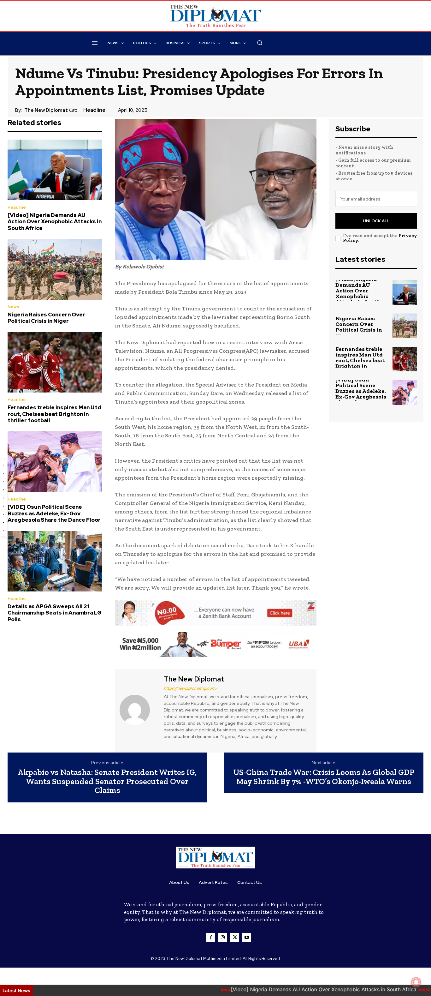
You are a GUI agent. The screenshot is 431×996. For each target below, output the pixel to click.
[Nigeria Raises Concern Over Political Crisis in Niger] (55, 269)
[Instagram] (222, 937)
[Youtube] (246, 937)
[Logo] (215, 857)
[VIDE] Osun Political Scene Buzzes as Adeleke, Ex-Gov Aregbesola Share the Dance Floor (54, 513)
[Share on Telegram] (3, 498)
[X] (234, 937)
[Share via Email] (3, 522)
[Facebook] (210, 937)
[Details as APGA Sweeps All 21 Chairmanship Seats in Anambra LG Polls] (55, 561)
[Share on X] (3, 481)
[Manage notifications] (416, 982)
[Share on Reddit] (3, 514)
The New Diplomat (46, 110)
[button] (260, 42)
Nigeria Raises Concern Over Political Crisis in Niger (46, 317)
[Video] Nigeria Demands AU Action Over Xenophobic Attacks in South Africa (55, 221)
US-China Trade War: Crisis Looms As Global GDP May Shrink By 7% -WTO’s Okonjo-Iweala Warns (323, 777)
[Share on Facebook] (3, 473)
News (13, 307)
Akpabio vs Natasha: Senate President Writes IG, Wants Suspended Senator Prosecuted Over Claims (107, 781)
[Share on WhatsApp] (3, 465)
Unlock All (376, 221)
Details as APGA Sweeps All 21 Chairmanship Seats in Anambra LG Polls (55, 613)
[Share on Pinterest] (3, 506)
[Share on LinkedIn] (3, 489)
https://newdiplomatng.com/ (190, 688)
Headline (94, 110)
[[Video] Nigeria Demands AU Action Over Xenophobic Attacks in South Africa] (55, 170)
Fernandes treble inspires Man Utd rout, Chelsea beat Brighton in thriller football (54, 414)
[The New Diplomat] (138, 710)
